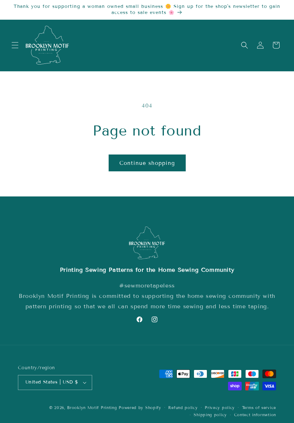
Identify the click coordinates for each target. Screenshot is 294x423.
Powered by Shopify (140, 407)
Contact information (255, 414)
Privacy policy (220, 407)
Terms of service (259, 407)
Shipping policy (210, 414)
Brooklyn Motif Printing (92, 407)
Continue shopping (147, 163)
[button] (15, 45)
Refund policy (183, 407)
